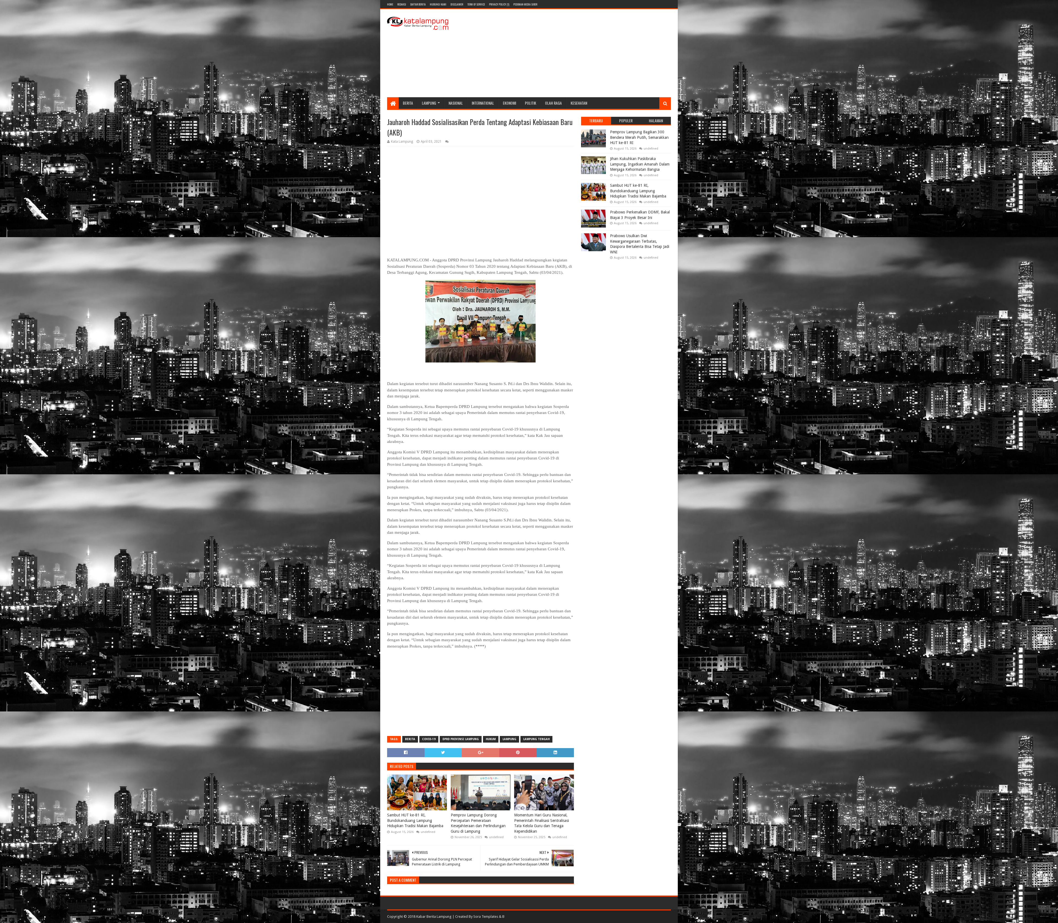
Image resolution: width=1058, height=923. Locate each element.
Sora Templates (485, 916)
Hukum (491, 739)
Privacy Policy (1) (499, 4)
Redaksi (401, 4)
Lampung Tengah (536, 739)
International (483, 103)
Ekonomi (509, 103)
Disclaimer (456, 4)
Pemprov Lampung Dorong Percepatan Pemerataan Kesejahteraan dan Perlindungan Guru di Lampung (478, 823)
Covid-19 (429, 739)
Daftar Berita (418, 4)
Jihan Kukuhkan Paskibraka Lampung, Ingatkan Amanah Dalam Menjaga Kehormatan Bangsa (640, 164)
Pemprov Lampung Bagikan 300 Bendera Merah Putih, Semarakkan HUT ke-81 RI (639, 137)
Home (390, 4)
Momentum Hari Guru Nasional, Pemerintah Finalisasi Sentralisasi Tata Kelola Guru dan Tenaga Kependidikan (541, 823)
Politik (530, 103)
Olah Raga (553, 103)
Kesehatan (579, 103)
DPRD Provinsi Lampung (460, 739)
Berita (408, 103)
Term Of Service (476, 4)
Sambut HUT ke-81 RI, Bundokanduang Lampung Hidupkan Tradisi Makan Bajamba (415, 820)
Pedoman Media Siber (525, 4)
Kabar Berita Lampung (434, 916)
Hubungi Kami (438, 4)
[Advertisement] (570, 53)
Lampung (429, 103)
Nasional (456, 103)
